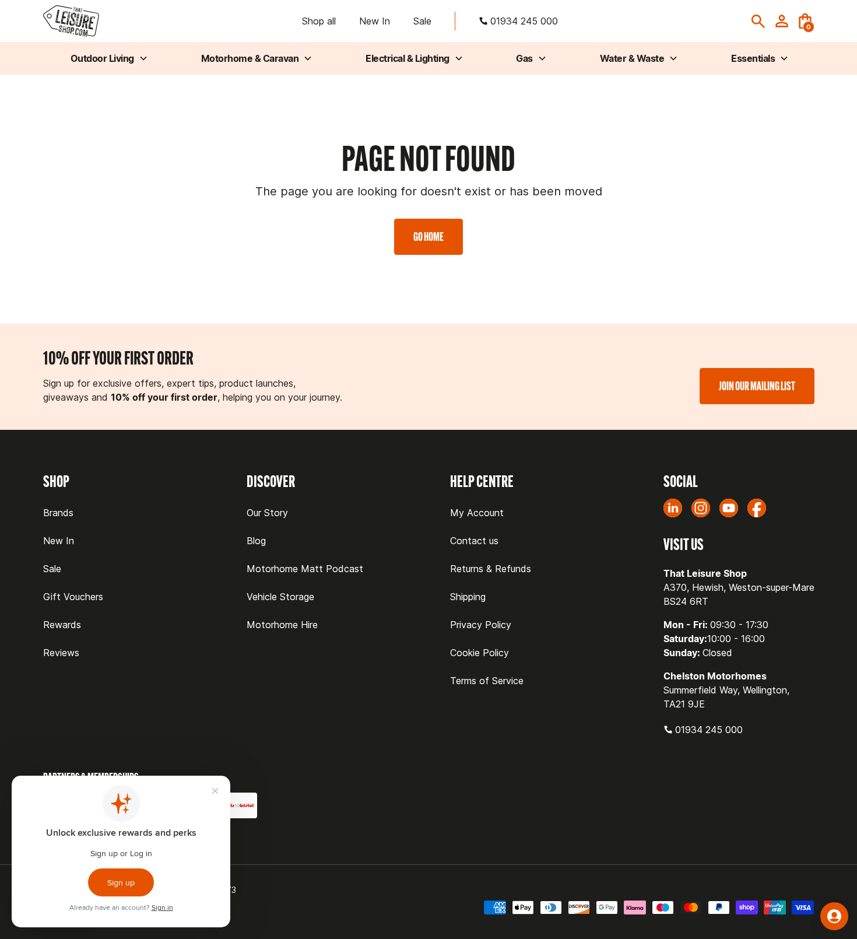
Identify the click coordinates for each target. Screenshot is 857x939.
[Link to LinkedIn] (672, 508)
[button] (805, 21)
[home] (71, 21)
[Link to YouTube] (728, 508)
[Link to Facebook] (756, 508)
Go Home (428, 236)
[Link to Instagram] (700, 508)
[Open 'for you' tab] (834, 916)
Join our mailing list (757, 386)
